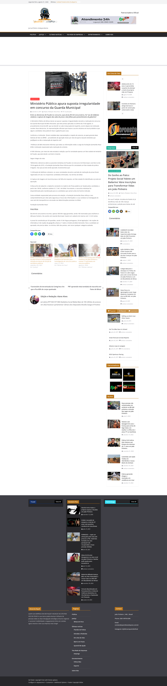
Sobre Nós (109, 34)
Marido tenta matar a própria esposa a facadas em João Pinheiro (89, 510)
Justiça (41, 34)
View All (134, 147)
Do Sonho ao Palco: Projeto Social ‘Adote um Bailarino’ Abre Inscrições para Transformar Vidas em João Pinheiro (122, 182)
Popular (113, 311)
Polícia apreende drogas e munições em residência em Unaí (128, 477)
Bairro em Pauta (79, 642)
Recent (123, 311)
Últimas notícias (55, 34)
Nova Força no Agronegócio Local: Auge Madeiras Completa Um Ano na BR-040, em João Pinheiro (128, 294)
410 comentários (125, 349)
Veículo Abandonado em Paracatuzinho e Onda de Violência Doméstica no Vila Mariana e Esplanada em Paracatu (89, 593)
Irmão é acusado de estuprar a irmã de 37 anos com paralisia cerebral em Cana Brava (89, 523)
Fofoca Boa (77, 662)
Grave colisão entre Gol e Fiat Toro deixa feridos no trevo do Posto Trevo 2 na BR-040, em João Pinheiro (129, 110)
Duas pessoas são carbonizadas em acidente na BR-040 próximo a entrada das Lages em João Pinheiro (128, 408)
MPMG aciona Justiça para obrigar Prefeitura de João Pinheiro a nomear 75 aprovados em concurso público (90, 260)
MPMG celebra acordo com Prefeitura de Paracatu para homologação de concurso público (66, 259)
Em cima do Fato (79, 638)
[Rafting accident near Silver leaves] (114, 318)
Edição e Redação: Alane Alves (52, 111)
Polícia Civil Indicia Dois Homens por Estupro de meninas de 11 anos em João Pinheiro (128, 444)
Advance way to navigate (117, 346)
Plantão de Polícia (80, 630)
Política (33, 34)
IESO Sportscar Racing (116, 354)
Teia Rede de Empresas (75, 34)
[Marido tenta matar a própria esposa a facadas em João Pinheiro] (73, 511)
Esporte (76, 666)
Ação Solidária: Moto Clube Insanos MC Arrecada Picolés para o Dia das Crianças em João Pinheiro (129, 253)
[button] (45, 34)
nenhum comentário (128, 99)
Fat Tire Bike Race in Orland (118, 329)
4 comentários (126, 244)
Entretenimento (94, 34)
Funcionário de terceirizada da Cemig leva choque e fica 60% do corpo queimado (47, 288)
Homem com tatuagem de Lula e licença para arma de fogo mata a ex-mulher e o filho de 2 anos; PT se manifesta (129, 427)
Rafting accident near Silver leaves (129, 317)
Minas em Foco (35, 99)
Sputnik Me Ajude (80, 646)
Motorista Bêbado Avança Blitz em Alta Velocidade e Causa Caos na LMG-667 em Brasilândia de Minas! (89, 577)
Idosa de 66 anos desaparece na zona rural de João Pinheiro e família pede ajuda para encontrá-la (89, 559)
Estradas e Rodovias (80, 634)
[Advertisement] (83, 51)
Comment (134, 311)
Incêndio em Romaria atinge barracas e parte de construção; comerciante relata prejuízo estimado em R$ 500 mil (129, 89)
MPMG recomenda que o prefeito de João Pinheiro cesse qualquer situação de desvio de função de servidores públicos (41, 260)
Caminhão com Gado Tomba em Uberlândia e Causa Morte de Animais (128, 460)
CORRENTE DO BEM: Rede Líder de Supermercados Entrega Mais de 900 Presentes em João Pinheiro (128, 234)
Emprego (77, 654)
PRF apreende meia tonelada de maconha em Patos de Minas (84, 288)
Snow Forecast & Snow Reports (119, 338)
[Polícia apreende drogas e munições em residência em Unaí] (114, 478)
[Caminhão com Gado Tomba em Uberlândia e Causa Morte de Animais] (114, 463)
